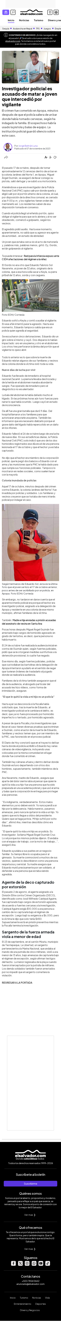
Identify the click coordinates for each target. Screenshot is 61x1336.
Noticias (24, 20)
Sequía (5, 28)
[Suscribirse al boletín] (5, 12)
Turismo (38, 20)
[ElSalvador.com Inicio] (31, 11)
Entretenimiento (22, 1303)
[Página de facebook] (13, 1264)
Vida (47, 1297)
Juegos (47, 28)
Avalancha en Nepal (22, 28)
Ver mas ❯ (30, 1214)
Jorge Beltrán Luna (28, 145)
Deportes (40, 1303)
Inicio (11, 20)
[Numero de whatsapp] (33, 1264)
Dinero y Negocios (30, 1310)
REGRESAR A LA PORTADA (17, 982)
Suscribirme (30, 1183)
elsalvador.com (12, 41)
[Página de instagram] (27, 1264)
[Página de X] (20, 1264)
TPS (38, 28)
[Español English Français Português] (56, 12)
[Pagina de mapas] (49, 12)
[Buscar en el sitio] (12, 12)
